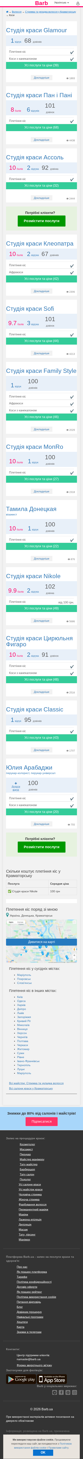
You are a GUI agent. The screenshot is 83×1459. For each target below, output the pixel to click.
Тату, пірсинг (27, 1234)
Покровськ (24, 978)
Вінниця (22, 1029)
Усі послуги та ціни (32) (41, 185)
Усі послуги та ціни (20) (41, 811)
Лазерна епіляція (30, 1219)
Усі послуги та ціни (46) (41, 417)
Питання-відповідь (29, 1301)
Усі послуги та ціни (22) (41, 546)
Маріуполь (24, 974)
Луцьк (21, 1069)
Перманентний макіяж (33, 1209)
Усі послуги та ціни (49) (41, 608)
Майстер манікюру (32, 1159)
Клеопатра (40, 243)
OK (43, 1452)
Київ (20, 997)
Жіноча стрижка (29, 1199)
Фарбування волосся (33, 1204)
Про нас (22, 1266)
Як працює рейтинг (29, 1291)
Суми (20, 1053)
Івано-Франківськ (28, 1061)
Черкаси (22, 1045)
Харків (21, 1005)
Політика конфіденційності (34, 1281)
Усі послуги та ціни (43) (41, 737)
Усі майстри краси (31, 1189)
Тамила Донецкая (31, 511)
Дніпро (21, 1009)
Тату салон (27, 1174)
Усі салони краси (30, 1184)
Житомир (23, 1049)
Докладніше (41, 77)
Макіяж (23, 1214)
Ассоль (35, 157)
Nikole (33, 576)
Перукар (25, 1154)
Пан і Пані (39, 95)
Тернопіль (23, 1065)
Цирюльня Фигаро (39, 641)
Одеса (21, 1001)
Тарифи (22, 1276)
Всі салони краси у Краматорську (31, 1088)
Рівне (20, 1057)
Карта (20, 1326)
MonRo (34, 446)
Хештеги (22, 1321)
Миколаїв (23, 1025)
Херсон (22, 1033)
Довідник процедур (29, 1311)
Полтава (22, 1041)
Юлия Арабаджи (30, 769)
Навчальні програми (30, 1316)
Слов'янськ (24, 982)
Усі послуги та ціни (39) (41, 65)
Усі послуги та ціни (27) (41, 479)
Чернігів (22, 1037)
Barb (41, 3)
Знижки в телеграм (29, 1332)
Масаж (23, 1229)
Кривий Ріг (24, 1021)
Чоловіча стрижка (30, 1194)
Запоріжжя (24, 1017)
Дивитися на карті (41, 942)
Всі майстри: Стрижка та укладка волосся (36, 1083)
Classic (34, 709)
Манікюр (24, 1239)
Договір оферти (27, 1286)
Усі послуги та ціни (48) (41, 679)
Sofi (30, 308)
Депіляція (25, 1224)
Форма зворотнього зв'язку (34, 1365)
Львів (20, 1013)
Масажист (26, 1149)
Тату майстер (28, 1164)
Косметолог (27, 1144)
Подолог (25, 1179)
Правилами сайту (58, 1447)
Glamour (36, 30)
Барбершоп (27, 1169)
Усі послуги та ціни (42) (41, 278)
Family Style (41, 370)
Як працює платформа (32, 1271)
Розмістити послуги (41, 221)
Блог (20, 1306)
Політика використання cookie (36, 1296)
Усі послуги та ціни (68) (41, 127)
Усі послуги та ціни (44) (41, 341)
